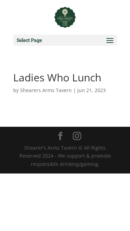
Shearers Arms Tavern (46, 90)
